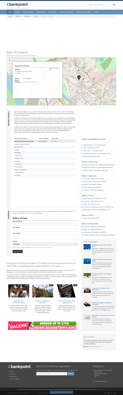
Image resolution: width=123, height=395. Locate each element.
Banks (17, 12)
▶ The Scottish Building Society (91, 207)
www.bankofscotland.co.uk (30, 82)
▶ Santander (86, 179)
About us (12, 371)
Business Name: (18, 221)
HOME (10, 16)
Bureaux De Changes (84, 12)
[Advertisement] (61, 35)
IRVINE (36, 16)
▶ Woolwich (85, 190)
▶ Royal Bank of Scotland (90, 153)
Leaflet (99, 104)
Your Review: (17, 233)
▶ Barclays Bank (87, 181)
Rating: (15, 241)
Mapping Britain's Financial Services (18, 8)
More (96, 12)
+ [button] (9, 60)
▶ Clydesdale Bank (87, 145)
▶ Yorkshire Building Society (91, 235)
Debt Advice (41, 12)
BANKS (18, 16)
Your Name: (16, 227)
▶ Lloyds (84, 148)
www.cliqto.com (33, 393)
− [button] (9, 63)
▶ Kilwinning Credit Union (90, 165)
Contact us (12, 374)
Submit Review (18, 251)
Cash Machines (28, 12)
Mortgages (52, 12)
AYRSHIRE (27, 16)
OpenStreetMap (106, 104)
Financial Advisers (66, 12)
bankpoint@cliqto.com (95, 346)
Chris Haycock (51, 393)
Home (10, 12)
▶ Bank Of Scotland (88, 198)
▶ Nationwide (86, 150)
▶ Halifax (85, 156)
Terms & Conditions (15, 379)
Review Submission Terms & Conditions (42, 247)
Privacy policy (13, 376)
